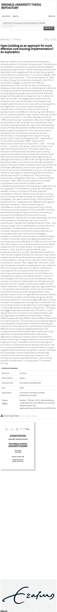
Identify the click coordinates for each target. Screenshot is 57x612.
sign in (52, 16)
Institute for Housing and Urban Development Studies (24, 23)
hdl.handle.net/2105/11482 (30, 383)
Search (50, 28)
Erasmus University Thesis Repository (21, 6)
